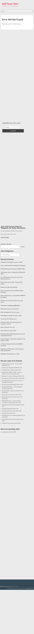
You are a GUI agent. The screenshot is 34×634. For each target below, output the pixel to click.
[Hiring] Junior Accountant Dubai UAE (11, 394)
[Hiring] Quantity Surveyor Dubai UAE (11, 411)
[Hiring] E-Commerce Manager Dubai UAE (13, 376)
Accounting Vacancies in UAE (8, 432)
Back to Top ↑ (30, 588)
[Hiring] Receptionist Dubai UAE (10, 408)
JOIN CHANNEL (5, 237)
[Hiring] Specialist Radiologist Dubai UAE (12, 384)
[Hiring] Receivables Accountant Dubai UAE (13, 378)
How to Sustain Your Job (8, 327)
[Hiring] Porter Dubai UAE (8, 413)
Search (23, 246)
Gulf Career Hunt (4, 586)
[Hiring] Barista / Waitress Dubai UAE (11, 370)
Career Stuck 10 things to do (9, 319)
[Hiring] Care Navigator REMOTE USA (12, 367)
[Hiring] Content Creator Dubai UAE (11, 423)
